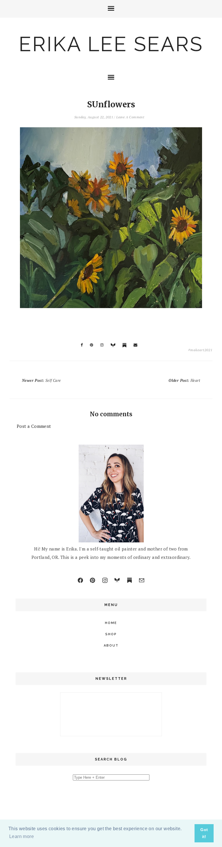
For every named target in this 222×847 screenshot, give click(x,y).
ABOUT (111, 645)
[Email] (141, 580)
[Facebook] (80, 580)
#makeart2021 (200, 350)
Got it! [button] (204, 833)
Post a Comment (34, 426)
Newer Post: (41, 380)
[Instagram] (105, 580)
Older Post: (184, 380)
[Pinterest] (92, 580)
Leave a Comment (130, 117)
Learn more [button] (21, 836)
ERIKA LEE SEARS (111, 44)
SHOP (111, 634)
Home (111, 623)
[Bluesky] (117, 580)
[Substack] (129, 580)
